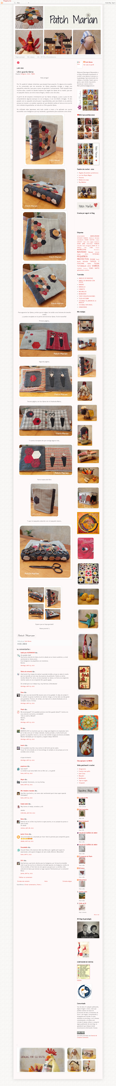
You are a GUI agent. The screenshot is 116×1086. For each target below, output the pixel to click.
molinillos (86, 270)
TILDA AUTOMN (84, 298)
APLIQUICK (80, 238)
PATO (89, 254)
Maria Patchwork (84, 821)
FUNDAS (96, 243)
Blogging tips (7, 1)
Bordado (97, 238)
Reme (22, 819)
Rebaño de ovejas (84, 180)
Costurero (96, 242)
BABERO (81, 284)
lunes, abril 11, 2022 (26, 854)
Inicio (46, 881)
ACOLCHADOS (83, 236)
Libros (28, 74)
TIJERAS (33, 74)
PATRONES (96, 254)
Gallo (84, 245)
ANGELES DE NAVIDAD (86, 278)
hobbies (79, 980)
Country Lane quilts (84, 771)
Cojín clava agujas (88, 242)
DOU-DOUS (90, 243)
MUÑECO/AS (85, 249)
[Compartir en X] (22, 644)
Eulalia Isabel (24, 804)
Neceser (91, 252)
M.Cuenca (81, 868)
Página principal (20, 57)
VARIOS (95, 265)
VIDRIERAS (80, 268)
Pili (22, 728)
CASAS (87, 240)
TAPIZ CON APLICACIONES (87, 296)
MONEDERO (82, 294)
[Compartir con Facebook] (24, 644)
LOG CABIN (90, 247)
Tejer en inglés (83, 780)
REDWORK (86, 261)
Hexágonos (23, 74)
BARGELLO (92, 238)
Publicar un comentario (25, 877)
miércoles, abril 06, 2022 (28, 813)
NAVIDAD (82, 252)
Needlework (82, 778)
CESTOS (93, 240)
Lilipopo (97, 247)
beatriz (23, 745)
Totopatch (82, 783)
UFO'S (89, 266)
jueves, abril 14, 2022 (27, 873)
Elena (22, 692)
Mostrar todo (96, 914)
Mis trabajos (30, 57)
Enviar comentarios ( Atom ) (33, 884)
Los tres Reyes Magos (85, 175)
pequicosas (24, 766)
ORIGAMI (97, 252)
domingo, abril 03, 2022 (28, 665)
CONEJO (97, 240)
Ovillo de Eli (82, 903)
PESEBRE (93, 259)
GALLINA (79, 245)
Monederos (96, 249)
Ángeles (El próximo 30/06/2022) (88, 173)
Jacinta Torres (25, 834)
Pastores (81, 177)
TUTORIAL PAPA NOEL (85, 305)
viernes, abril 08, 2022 (27, 828)
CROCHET (80, 242)
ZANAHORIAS (83, 307)
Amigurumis (82, 769)
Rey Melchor (82, 182)
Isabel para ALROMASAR (28, 652)
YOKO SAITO (94, 268)
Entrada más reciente (23, 881)
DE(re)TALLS (82, 880)
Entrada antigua (67, 881)
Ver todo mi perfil (88, 65)
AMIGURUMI (94, 236)
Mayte (23, 779)
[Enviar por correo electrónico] (18, 644)
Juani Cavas (82, 773)
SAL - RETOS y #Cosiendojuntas (46, 57)
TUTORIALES (82, 266)
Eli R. (22, 860)
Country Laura (83, 891)
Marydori (81, 776)
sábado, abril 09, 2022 (27, 841)
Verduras (86, 268)
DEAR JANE (82, 243)
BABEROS (86, 238)
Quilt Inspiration (83, 809)
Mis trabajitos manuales (28, 791)
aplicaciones (80, 270)
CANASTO (82, 289)
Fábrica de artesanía (26, 671)
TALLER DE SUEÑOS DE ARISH (88, 833)
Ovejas (81, 254)
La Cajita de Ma (83, 798)
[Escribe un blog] (20, 644)
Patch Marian (89, 62)
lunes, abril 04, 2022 (27, 773)
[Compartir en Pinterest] (26, 644)
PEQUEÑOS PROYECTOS (83, 257)
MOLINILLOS (82, 291)
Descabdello (24, 847)
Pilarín (23, 709)
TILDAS (96, 263)
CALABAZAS (80, 240)
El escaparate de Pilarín (85, 856)
